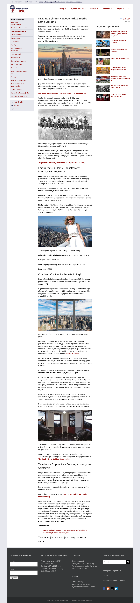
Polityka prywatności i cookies (114, 580)
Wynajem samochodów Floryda (83, 587)
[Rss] (108, 588)
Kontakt (105, 575)
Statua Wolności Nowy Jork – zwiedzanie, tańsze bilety (65, 530)
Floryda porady (77, 582)
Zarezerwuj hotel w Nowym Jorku (56, 533)
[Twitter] (112, 588)
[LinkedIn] (116, 588)
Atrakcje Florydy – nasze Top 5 (83, 584)
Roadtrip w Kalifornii (79, 568)
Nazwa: (12, 561)
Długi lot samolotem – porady (52, 568)
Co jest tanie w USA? (48, 571)
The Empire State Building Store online (54, 459)
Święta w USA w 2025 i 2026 (120, 58)
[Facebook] (104, 588)
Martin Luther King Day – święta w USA (119, 86)
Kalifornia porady (78, 561)
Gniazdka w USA (47, 563)
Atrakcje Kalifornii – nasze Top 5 (84, 563)
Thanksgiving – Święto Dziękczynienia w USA (118, 68)
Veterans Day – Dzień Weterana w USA (118, 95)
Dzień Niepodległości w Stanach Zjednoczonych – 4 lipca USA (120, 34)
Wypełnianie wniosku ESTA (51, 561)
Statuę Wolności (72, 353)
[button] (129, 8)
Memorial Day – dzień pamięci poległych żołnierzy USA (120, 78)
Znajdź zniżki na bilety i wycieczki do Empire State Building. (62, 163)
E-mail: (12, 569)
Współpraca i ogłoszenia (112, 571)
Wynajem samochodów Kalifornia (84, 566)
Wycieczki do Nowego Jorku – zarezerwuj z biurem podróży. (62, 93)
